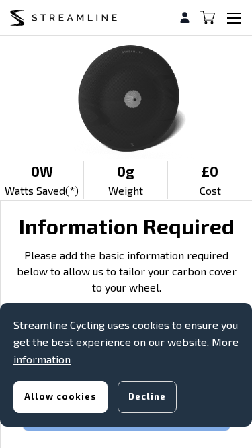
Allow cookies (60, 396)
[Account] (190, 17)
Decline (147, 396)
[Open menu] (234, 17)
